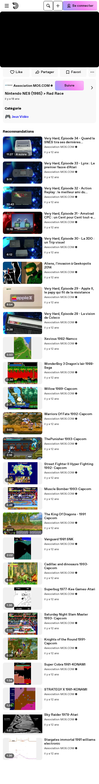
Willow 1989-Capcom (60, 389)
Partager (47, 72)
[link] (29, 85)
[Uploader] (58, 6)
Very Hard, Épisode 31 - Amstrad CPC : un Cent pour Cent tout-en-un (70, 215)
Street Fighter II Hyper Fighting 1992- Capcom (68, 466)
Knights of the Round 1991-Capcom (65, 641)
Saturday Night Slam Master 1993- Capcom (66, 616)
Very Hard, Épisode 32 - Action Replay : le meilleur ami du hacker (68, 190)
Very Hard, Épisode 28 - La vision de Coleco (69, 316)
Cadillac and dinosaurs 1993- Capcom (66, 566)
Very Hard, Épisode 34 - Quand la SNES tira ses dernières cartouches (69, 140)
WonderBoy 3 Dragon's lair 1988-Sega (69, 366)
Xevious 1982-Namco (60, 339)
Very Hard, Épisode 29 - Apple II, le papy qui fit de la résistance (69, 290)
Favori (76, 72)
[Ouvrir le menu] (7, 6)
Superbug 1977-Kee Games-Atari (69, 589)
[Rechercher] (48, 6)
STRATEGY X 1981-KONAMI (65, 689)
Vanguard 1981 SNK (59, 539)
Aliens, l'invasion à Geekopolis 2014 (67, 265)
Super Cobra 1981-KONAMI (65, 664)
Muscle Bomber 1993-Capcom (67, 489)
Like (19, 72)
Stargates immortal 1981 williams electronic (69, 742)
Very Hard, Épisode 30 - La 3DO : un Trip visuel (69, 240)
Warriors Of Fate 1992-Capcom (68, 414)
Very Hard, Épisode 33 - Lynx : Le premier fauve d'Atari (69, 165)
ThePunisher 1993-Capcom (65, 439)
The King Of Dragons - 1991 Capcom (65, 516)
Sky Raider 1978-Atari (61, 715)
